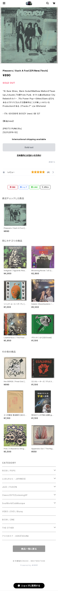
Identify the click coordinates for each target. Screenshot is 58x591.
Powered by (26, 565)
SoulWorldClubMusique (13, 503)
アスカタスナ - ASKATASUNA (15, 536)
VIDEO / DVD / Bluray (12, 511)
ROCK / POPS (9, 470)
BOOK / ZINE (8, 519)
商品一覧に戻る (29, 549)
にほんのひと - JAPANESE (14, 479)
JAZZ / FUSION (9, 487)
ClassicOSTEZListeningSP (14, 495)
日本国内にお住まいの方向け (29, 155)
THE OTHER (8, 528)
